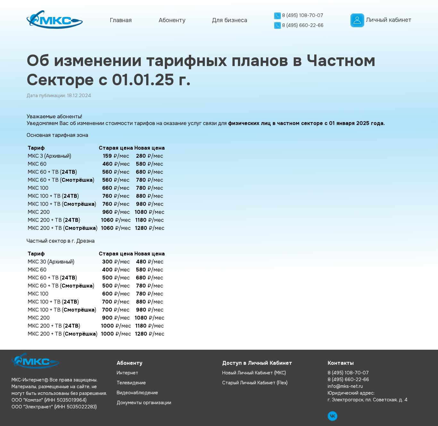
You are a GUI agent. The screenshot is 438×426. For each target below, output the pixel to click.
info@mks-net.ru (345, 386)
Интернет (127, 373)
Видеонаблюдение (137, 393)
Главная (121, 20)
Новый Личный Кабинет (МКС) (254, 373)
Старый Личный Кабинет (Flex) (255, 383)
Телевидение (131, 383)
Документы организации (144, 402)
